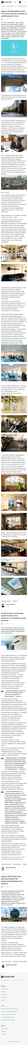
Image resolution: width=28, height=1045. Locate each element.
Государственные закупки (8, 1020)
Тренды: (3, 6)
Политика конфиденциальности (9, 1011)
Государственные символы (8, 1014)
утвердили (17, 857)
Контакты (3, 1031)
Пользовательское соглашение (9, 1008)
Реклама (3, 1034)
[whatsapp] (5, 19)
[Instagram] (2, 19)
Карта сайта (4, 1028)
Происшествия (5, 988)
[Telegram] (7, 19)
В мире (3, 1000)
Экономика (4, 997)
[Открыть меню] (25, 2)
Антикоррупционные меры (8, 1017)
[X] (13, 19)
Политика (3, 991)
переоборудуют (9, 954)
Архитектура (17, 864)
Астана (15, 601)
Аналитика (3, 994)
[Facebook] (10, 19)
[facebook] (10, 980)
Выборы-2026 (9, 6)
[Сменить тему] (21, 2)
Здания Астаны (6, 601)
